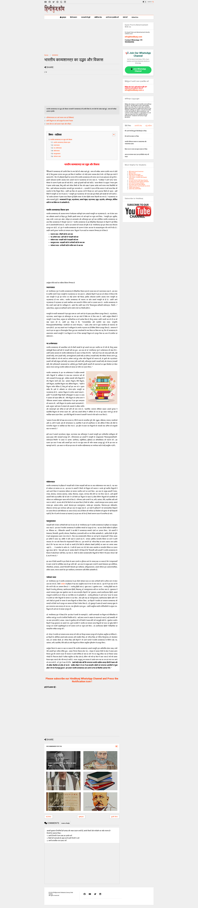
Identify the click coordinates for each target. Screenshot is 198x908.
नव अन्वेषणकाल (58, 148)
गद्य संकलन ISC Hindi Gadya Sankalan (139, 181)
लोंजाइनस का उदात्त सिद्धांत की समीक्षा (59, 807)
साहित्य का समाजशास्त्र (92, 786)
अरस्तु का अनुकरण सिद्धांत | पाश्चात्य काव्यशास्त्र (99, 765)
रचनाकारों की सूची (85, 17)
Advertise (135, 17)
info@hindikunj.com (133, 37)
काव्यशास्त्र (55, 55)
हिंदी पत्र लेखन (132, 173)
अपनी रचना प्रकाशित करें (112, 17)
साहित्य (63, 584)
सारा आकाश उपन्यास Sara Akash (137, 184)
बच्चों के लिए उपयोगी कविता (135, 189)
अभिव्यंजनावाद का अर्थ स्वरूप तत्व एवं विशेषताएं (60, 117)
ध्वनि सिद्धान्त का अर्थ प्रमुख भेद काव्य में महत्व (59, 121)
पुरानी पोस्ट (114, 816)
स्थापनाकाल (57, 145)
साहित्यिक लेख (98, 17)
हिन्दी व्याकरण (73, 17)
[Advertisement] (116, 9)
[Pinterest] (57, 2)
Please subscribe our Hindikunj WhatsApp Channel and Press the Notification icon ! (82, 680)
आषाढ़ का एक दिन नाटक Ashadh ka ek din (139, 186)
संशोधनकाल (57, 151)
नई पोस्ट (48, 816)
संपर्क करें (125, 17)
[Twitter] (53, 2)
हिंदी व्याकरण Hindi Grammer (136, 171)
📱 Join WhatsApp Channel (138, 70)
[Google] (61, 2)
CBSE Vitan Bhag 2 (134, 187)
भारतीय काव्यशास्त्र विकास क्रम (62, 142)
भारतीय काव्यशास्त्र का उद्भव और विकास (61, 140)
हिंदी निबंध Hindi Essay (134, 174)
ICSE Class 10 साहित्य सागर (136, 176)
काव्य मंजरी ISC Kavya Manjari (136, 183)
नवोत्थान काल (57, 156)
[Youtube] (45, 2)
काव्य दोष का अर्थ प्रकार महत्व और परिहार (58, 124)
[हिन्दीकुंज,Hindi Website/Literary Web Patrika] (54, 12)
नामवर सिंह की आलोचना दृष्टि (56, 786)
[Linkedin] (65, 2)
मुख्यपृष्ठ (64, 17)
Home (46, 55)
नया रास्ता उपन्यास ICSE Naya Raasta (138, 180)
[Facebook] (50, 2)
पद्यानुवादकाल (57, 154)
